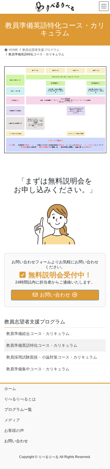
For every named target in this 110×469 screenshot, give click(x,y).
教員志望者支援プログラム (34, 322)
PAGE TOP (101, 450)
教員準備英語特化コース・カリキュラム (41, 345)
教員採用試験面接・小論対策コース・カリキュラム (51, 357)
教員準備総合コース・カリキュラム (37, 333)
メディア (12, 420)
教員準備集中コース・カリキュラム (37, 369)
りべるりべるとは (20, 399)
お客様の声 (14, 430)
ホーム (10, 388)
